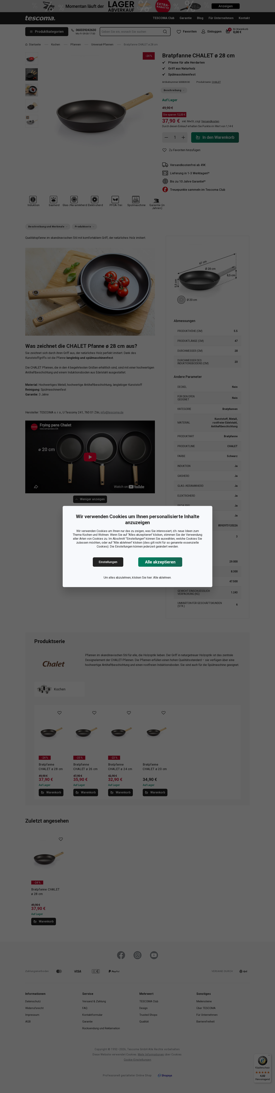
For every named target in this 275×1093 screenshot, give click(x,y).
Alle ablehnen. (162, 577)
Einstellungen (108, 562)
